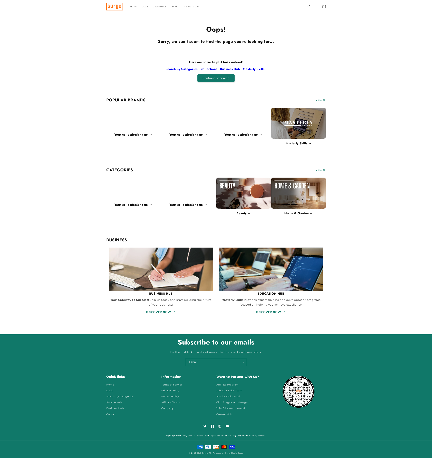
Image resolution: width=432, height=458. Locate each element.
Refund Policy (170, 396)
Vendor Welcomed (228, 396)
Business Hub (230, 69)
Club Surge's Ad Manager (232, 402)
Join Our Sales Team (229, 390)
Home (110, 384)
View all (321, 99)
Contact (111, 414)
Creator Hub (224, 414)
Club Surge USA (204, 453)
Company (167, 408)
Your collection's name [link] (131, 135)
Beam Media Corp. (234, 453)
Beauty (241, 213)
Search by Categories (182, 69)
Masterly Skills (254, 69)
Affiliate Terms (170, 402)
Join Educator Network (231, 408)
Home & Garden (296, 213)
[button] (309, 6)
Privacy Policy (170, 390)
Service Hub (114, 402)
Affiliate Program (227, 384)
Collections (209, 69)
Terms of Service (172, 384)
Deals (109, 390)
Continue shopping (216, 78)
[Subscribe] (242, 362)
